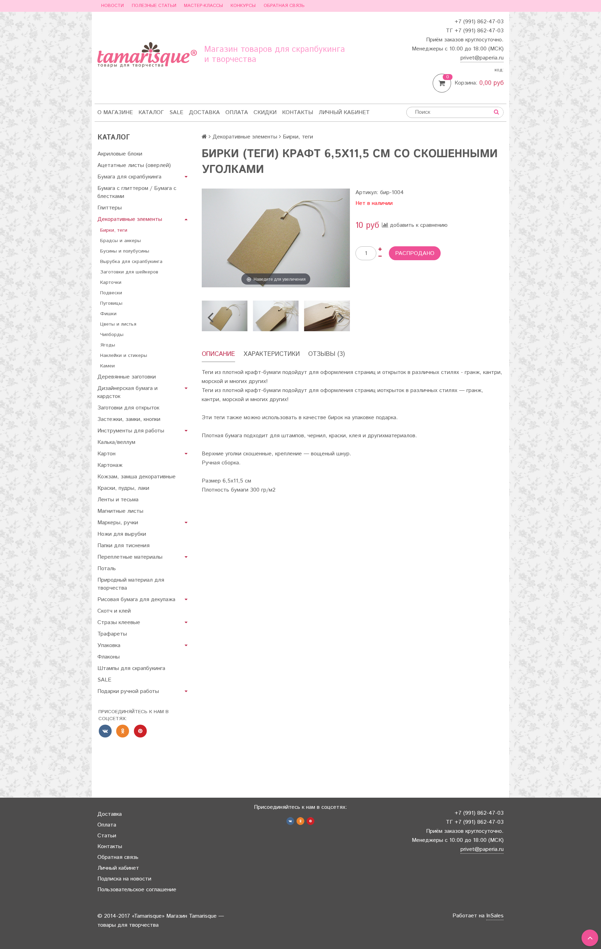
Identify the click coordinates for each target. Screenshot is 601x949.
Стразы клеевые (118, 623)
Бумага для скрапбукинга (129, 177)
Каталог (151, 113)
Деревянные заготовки (126, 377)
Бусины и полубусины (124, 251)
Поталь (106, 569)
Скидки (265, 113)
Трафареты (112, 634)
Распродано (414, 253)
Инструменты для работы (130, 431)
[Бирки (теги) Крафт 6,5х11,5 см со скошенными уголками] (224, 315)
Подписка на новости (124, 879)
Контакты (297, 113)
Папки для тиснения (123, 546)
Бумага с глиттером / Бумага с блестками (136, 192)
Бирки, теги (113, 230)
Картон (106, 454)
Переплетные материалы (129, 557)
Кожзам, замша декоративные (136, 477)
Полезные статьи (154, 5)
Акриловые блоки (119, 154)
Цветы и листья (118, 324)
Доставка (204, 113)
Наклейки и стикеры (123, 355)
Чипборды (111, 334)
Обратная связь (284, 5)
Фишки (108, 313)
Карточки (110, 282)
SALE (176, 113)
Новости (112, 5)
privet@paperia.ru (482, 58)
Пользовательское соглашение (136, 890)
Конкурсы (243, 5)
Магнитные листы (120, 511)
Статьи (106, 836)
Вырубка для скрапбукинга (131, 261)
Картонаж (109, 465)
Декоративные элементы (129, 219)
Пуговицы (111, 303)
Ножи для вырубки (121, 534)
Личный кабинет (344, 113)
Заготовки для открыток (128, 408)
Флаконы (108, 657)
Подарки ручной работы (128, 691)
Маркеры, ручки (117, 523)
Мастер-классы (203, 5)
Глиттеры (109, 208)
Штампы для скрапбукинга (131, 668)
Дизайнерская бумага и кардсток (127, 392)
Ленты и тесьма (117, 500)
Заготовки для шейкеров (129, 272)
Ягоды (107, 345)
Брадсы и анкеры (120, 240)
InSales (495, 916)
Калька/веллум (116, 442)
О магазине (115, 113)
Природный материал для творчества (130, 584)
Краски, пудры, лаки (123, 488)
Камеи (107, 365)
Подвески (111, 292)
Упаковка (108, 645)
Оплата (236, 113)
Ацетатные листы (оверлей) (134, 165)
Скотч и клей (114, 611)
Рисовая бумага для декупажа (136, 600)
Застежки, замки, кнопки (128, 419)
